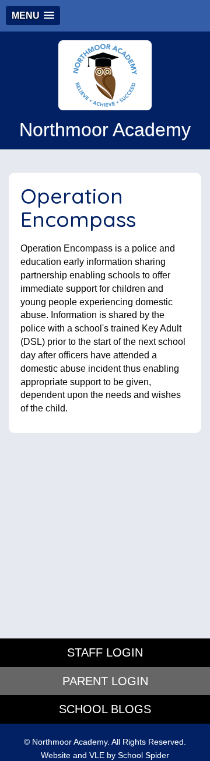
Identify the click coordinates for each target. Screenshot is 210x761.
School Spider (143, 755)
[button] (33, 15)
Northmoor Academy (105, 129)
